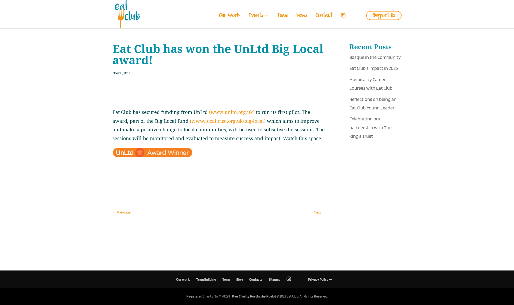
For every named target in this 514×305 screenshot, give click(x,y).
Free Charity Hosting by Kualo (253, 296)
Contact (324, 16)
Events (256, 16)
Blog (239, 279)
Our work (183, 279)
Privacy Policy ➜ (320, 279)
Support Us (384, 15)
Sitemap (274, 279)
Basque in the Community (375, 57)
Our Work (229, 16)
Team (282, 16)
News (302, 16)
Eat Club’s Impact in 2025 (373, 68)
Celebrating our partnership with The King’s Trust (370, 127)
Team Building (206, 279)
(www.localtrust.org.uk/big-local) (228, 121)
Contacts (255, 279)
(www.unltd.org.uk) (232, 112)
